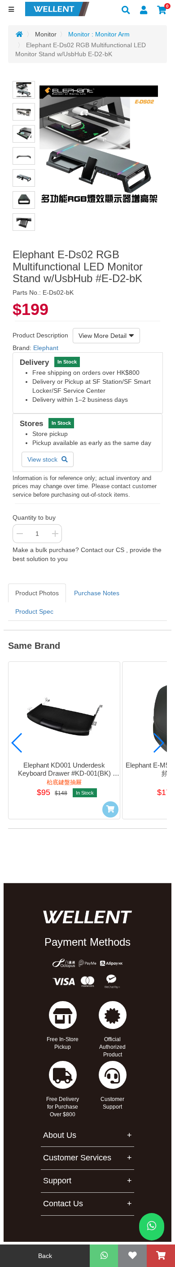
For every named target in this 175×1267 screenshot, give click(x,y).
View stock (43, 459)
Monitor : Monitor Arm (99, 34)
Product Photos (37, 593)
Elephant (45, 347)
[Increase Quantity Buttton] (55, 533)
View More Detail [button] (103, 335)
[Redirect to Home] (19, 34)
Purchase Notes (96, 593)
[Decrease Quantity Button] (19, 533)
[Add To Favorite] (132, 1256)
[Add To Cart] (161, 1256)
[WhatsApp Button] (151, 1226)
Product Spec (34, 611)
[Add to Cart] (110, 809)
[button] (17, 743)
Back (45, 1255)
